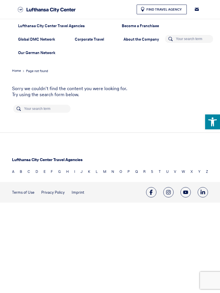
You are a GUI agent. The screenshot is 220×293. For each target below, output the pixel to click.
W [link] (183, 171)
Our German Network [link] (36, 53)
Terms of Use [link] (23, 192)
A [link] (13, 171)
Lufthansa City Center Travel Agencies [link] (51, 26)
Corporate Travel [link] (89, 39)
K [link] (89, 171)
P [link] (128, 171)
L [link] (97, 171)
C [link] (29, 171)
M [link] (104, 171)
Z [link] (207, 171)
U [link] (167, 171)
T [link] (160, 171)
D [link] (37, 171)
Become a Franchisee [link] (140, 26)
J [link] (81, 171)
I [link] (74, 171)
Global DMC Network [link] (36, 39)
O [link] (120, 171)
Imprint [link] (78, 192)
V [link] (175, 171)
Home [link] (16, 70)
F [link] (52, 171)
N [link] (112, 171)
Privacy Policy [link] (53, 192)
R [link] (144, 171)
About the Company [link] (141, 39)
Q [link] (136, 171)
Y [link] (199, 171)
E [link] (45, 171)
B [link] (21, 171)
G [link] (59, 171)
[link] (212, 121)
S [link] (152, 171)
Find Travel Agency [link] (164, 9)
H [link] (67, 171)
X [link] (191, 171)
